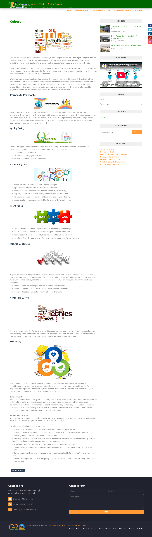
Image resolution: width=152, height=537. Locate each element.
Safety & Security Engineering (112, 162)
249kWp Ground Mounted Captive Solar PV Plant (126, 27)
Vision (101, 529)
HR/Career (122, 529)
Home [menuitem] (69, 10)
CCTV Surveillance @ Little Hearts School (126, 45)
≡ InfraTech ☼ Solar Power (46, 3)
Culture (131, 529)
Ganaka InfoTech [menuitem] (121, 10)
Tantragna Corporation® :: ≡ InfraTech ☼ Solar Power (67, 525)
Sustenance (121, 100)
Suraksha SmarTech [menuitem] (101, 10)
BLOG (103, 117)
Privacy (93, 529)
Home (71, 529)
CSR (114, 529)
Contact (86, 529)
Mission (108, 529)
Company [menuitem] (138, 10)
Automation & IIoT (107, 149)
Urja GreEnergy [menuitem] (81, 10)
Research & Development (111, 159)
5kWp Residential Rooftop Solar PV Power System (124, 37)
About (78, 529)
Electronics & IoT (107, 152)
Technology (121, 104)
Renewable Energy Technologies (113, 154)
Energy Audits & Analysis (110, 157)
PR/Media (139, 529)
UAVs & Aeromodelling (109, 164)
